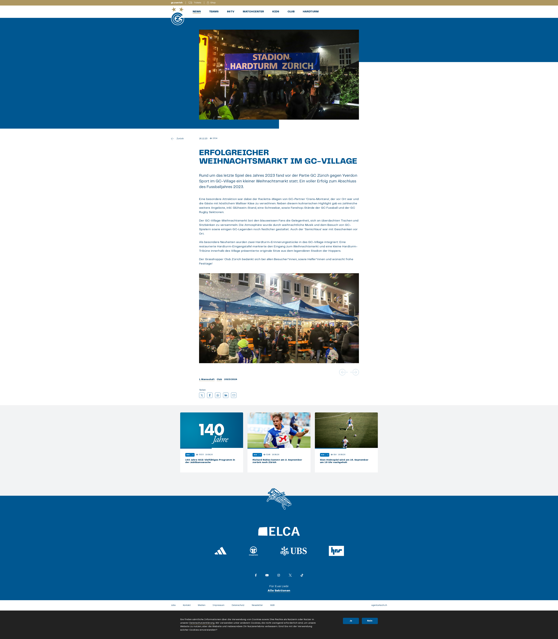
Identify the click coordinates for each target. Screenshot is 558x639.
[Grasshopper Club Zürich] (177, 16)
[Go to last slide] (343, 372)
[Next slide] (354, 372)
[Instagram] (278, 575)
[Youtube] (267, 575)
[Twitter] (290, 575)
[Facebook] (256, 575)
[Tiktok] (302, 575)
